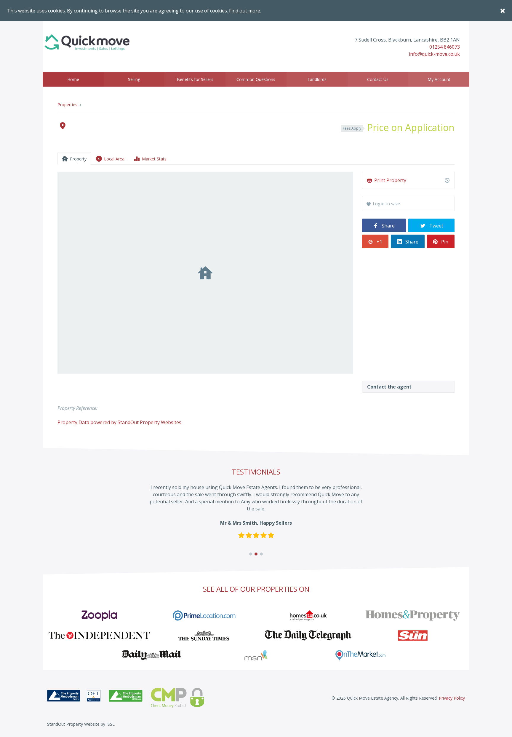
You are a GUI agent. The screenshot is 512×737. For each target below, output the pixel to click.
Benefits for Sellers (195, 79)
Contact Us (377, 79)
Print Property (390, 180)
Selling (134, 79)
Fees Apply (352, 128)
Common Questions (255, 79)
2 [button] (256, 554)
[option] (256, 514)
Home (73, 79)
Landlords (317, 79)
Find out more (244, 10)
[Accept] (502, 10)
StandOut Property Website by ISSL (81, 724)
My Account (439, 79)
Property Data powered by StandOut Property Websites (119, 422)
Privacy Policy (452, 698)
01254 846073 (444, 47)
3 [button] (261, 554)
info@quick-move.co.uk (434, 54)
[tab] (74, 158)
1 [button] (250, 554)
